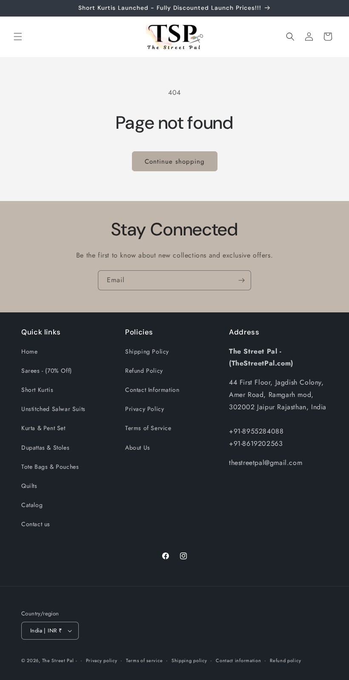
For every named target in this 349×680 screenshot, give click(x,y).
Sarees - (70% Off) (46, 370)
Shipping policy (189, 660)
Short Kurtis (37, 389)
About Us (137, 447)
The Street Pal (58, 660)
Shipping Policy (147, 351)
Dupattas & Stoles (45, 447)
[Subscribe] (241, 280)
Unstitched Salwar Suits (53, 409)
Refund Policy (144, 370)
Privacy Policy (144, 409)
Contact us (35, 524)
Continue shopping (175, 161)
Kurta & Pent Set (43, 428)
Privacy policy (101, 660)
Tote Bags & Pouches (50, 466)
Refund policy (285, 660)
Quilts (29, 486)
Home (29, 351)
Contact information (238, 660)
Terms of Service (148, 428)
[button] (18, 36)
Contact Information (152, 389)
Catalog (32, 505)
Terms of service (144, 660)
